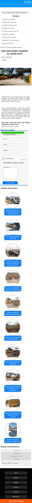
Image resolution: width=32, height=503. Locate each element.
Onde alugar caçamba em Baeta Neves (13, 362)
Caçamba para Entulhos (9, 22)
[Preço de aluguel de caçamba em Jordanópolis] (13, 302)
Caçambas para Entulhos (9, 25)
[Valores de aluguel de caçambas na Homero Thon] (13, 429)
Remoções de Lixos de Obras (10, 40)
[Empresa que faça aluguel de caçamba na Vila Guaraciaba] (13, 376)
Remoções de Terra (8, 43)
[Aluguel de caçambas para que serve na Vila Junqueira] (13, 402)
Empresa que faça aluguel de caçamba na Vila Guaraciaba (12, 388)
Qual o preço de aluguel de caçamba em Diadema (12, 338)
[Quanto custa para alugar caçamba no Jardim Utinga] (13, 277)
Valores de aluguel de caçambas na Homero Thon (12, 440)
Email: (5, 144)
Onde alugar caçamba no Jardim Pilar (13, 237)
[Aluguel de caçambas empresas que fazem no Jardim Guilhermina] (13, 251)
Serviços (16, 16)
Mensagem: (7, 167)
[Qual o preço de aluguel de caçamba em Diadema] (13, 327)
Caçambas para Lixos (8, 28)
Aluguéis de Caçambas (8, 19)
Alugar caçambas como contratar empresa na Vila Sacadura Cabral (13, 212)
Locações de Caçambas (9, 37)
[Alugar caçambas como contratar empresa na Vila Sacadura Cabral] (13, 199)
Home (16, 473)
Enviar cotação (10, 182)
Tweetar (4, 60)
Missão (16, 482)
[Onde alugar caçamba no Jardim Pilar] (13, 226)
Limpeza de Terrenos (8, 34)
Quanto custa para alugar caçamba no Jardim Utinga (12, 288)
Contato (16, 492)
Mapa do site (16, 496)
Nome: (6, 139)
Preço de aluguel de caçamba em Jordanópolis (12, 313)
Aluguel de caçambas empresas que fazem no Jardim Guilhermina (12, 263)
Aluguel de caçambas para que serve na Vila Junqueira (12, 415)
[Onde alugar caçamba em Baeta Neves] (13, 351)
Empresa (16, 477)
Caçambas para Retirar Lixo (10, 31)
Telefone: (6, 150)
